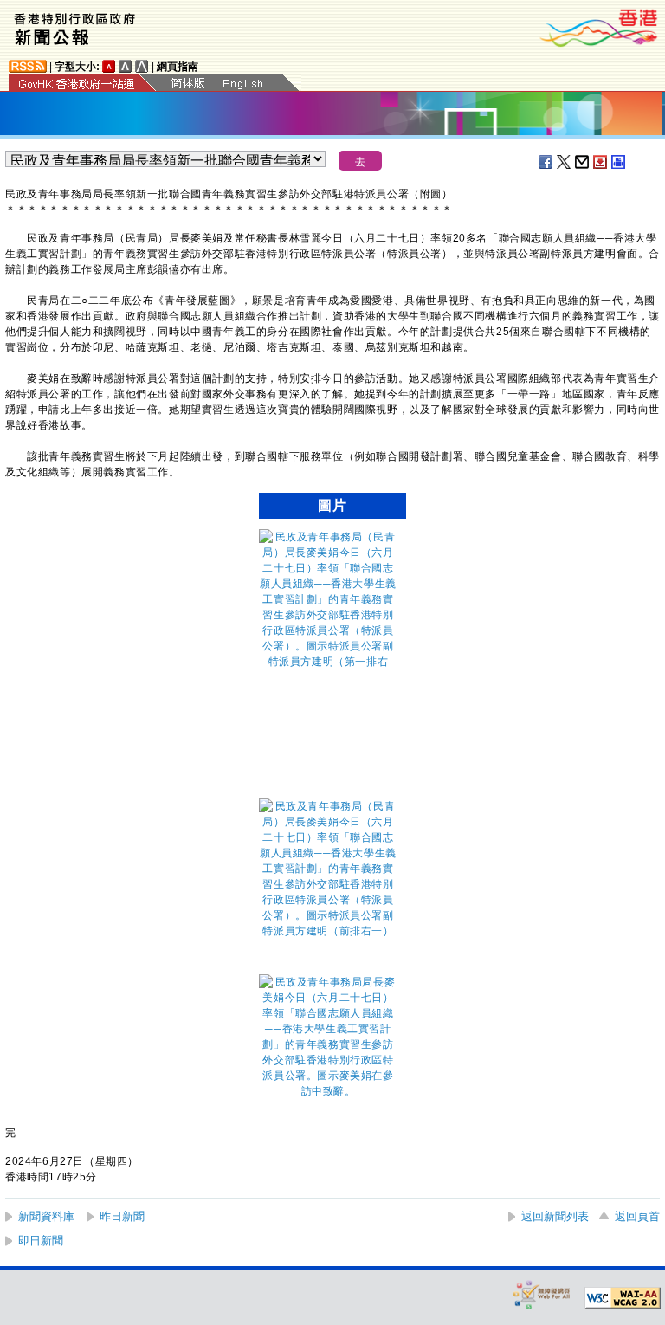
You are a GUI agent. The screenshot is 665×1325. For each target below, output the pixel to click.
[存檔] (601, 162)
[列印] (619, 162)
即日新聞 (40, 1240)
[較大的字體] (125, 66)
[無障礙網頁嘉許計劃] (542, 1294)
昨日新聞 (122, 1216)
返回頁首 (637, 1216)
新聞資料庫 (46, 1216)
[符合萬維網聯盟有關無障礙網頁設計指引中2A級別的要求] (622, 1298)
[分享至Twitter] (564, 162)
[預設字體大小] (109, 66)
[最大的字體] (142, 66)
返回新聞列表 (555, 1216)
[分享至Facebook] (546, 162)
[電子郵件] (583, 162)
